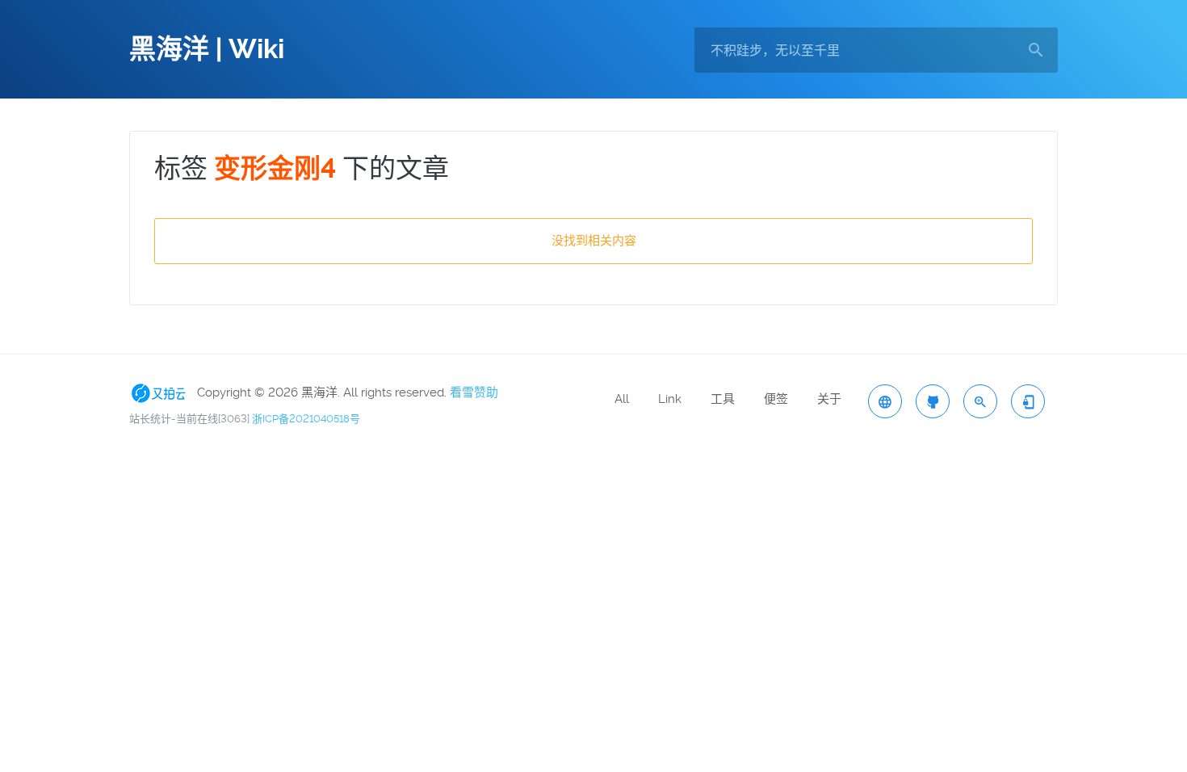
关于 (829, 399)
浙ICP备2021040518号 (306, 419)
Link (670, 399)
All (621, 399)
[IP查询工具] (885, 401)
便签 (776, 399)
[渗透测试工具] (933, 401)
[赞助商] (161, 392)
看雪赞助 (474, 392)
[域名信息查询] (980, 401)
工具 (723, 399)
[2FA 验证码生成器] (1028, 401)
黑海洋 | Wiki (206, 49)
